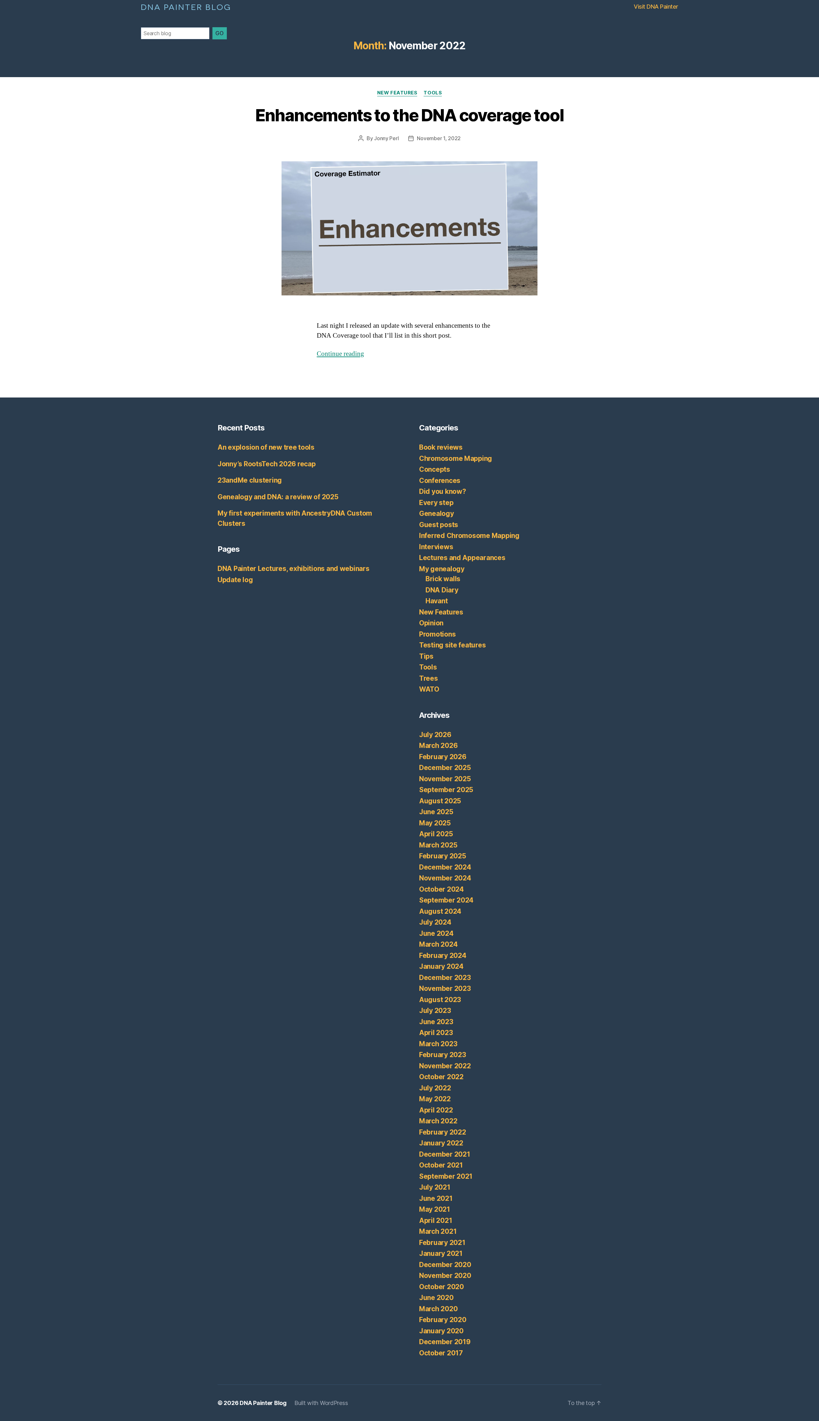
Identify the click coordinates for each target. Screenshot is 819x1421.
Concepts (434, 469)
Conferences (439, 481)
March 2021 (438, 1231)
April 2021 (435, 1220)
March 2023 (438, 1044)
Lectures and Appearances (462, 558)
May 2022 (435, 1099)
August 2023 (440, 1000)
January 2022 (441, 1143)
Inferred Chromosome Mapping (469, 536)
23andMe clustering (250, 480)
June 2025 (436, 812)
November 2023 (445, 988)
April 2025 (436, 834)
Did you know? (442, 491)
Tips (426, 656)
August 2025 (440, 801)
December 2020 (445, 1265)
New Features (397, 93)
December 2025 (445, 768)
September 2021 (446, 1176)
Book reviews (441, 447)
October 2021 (441, 1165)
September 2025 (446, 790)
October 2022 (441, 1077)
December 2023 (445, 978)
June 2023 (436, 1022)
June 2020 (436, 1298)
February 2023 (442, 1055)
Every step (436, 503)
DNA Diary (441, 590)
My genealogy (442, 569)
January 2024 (441, 966)
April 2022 (436, 1110)
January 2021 (441, 1253)
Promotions (437, 634)
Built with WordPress (321, 1403)
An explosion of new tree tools (266, 447)
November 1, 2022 (439, 138)
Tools (433, 93)
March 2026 (438, 746)
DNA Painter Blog (186, 6)
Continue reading (340, 353)
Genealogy (436, 514)
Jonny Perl (386, 138)
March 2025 (438, 845)
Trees (428, 678)
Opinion (431, 623)
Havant (436, 601)
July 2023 (435, 1011)
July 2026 (435, 735)
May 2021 (434, 1209)
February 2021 (442, 1243)
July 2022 (435, 1088)
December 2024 (445, 867)
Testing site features (452, 645)
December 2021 (444, 1154)
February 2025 (442, 856)
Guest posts (438, 525)
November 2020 (445, 1276)
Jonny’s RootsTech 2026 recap (266, 464)
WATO (429, 689)
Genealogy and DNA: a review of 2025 (278, 497)
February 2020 (442, 1320)
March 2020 (438, 1309)
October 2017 (441, 1353)
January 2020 (441, 1331)
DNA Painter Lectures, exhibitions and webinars (294, 569)
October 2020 (441, 1287)
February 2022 (442, 1132)
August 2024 (440, 911)
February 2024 (442, 955)
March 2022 (438, 1121)
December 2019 (445, 1342)
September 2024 (446, 900)
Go (219, 33)
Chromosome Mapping (455, 458)
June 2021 (436, 1198)
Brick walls (442, 579)
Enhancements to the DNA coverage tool (409, 115)
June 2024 (436, 933)
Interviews (436, 547)
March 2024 (438, 944)
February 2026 (442, 757)
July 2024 (435, 922)
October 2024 (441, 889)
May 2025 (435, 823)
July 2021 (434, 1187)
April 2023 (436, 1033)
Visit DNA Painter (656, 6)
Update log (235, 580)
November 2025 (445, 779)
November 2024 (445, 878)
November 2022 (445, 1066)
